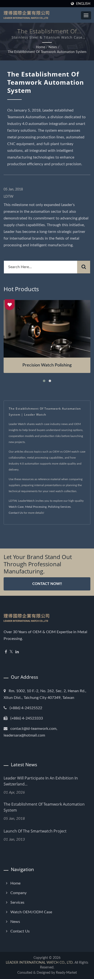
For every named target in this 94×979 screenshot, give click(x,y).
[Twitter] (11, 652)
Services (17, 902)
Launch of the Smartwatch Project (35, 831)
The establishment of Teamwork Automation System (47, 52)
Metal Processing (36, 506)
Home (40, 47)
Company (18, 893)
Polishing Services (59, 506)
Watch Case (16, 506)
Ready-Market (66, 972)
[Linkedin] (17, 652)
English (83, 4)
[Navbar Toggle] (86, 15)
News (52, 47)
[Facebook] (6, 652)
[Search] (83, 267)
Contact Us (16, 512)
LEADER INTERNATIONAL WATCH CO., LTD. (40, 962)
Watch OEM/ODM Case (31, 912)
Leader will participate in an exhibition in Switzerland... (41, 781)
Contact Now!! (47, 584)
